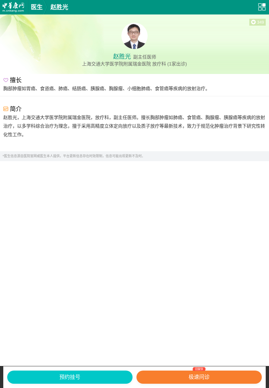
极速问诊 (199, 375)
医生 (37, 7)
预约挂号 (69, 377)
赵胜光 (59, 7)
